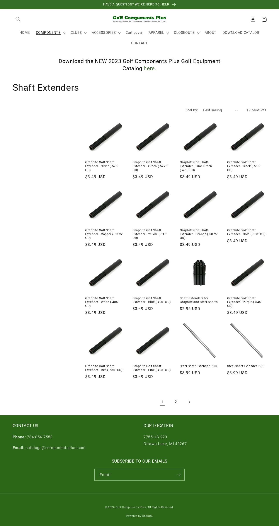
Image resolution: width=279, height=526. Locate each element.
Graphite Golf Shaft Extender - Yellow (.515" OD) (150, 234)
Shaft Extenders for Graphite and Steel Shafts (199, 300)
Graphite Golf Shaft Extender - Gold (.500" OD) (246, 232)
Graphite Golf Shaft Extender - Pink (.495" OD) (152, 368)
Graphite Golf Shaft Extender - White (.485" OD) (102, 302)
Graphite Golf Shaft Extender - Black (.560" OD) (244, 166)
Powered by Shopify (139, 515)
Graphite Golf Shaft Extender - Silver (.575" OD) (102, 166)
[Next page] (189, 401)
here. (150, 68)
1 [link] (162, 402)
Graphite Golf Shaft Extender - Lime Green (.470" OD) (196, 166)
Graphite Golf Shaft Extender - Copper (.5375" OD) (104, 234)
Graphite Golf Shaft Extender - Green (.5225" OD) (150, 166)
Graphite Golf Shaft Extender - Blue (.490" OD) (152, 300)
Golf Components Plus (131, 507)
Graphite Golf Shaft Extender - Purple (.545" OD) (244, 302)
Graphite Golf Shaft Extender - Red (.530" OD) (104, 368)
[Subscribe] (178, 475)
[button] (18, 19)
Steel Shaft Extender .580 (246, 366)
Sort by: (191, 110)
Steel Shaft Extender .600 (198, 366)
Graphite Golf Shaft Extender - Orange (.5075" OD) (199, 234)
